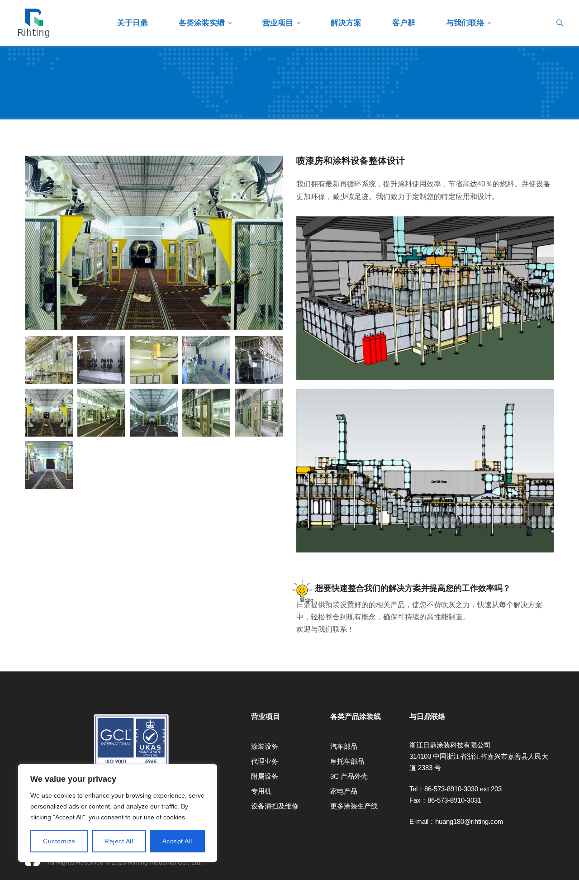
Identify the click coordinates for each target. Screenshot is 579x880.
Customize (59, 841)
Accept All (177, 841)
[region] (117, 813)
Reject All (118, 841)
